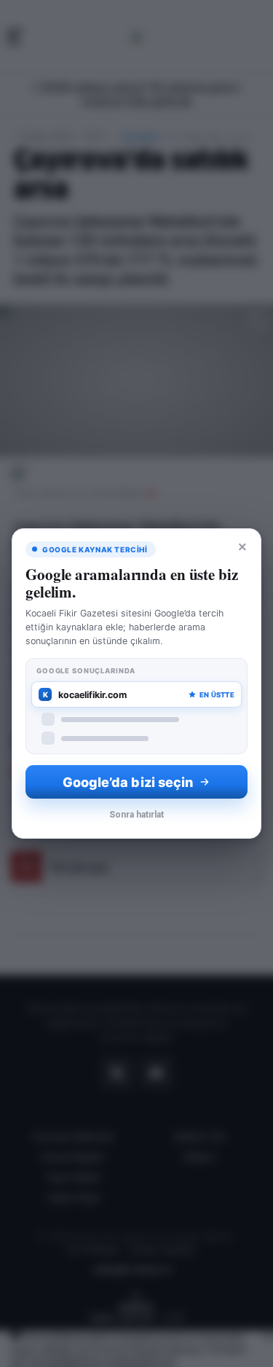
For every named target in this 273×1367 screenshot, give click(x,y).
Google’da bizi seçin (128, 782)
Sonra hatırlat (136, 815)
